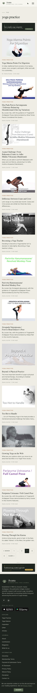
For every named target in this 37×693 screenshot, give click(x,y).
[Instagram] (8, 600)
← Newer (6, 551)
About (4, 638)
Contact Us (5, 678)
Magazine (5, 645)
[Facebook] (4, 600)
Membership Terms (8, 659)
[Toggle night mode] (28, 3)
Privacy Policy (6, 669)
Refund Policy (6, 672)
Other (4, 627)
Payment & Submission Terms (11, 662)
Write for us (5, 648)
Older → (11, 556)
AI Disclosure (6, 665)
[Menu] (33, 3)
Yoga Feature (6, 621)
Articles (4, 631)
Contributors (6, 642)
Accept (18, 689)
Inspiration (5, 624)
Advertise (5, 656)
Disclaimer (5, 675)
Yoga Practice (6, 618)
